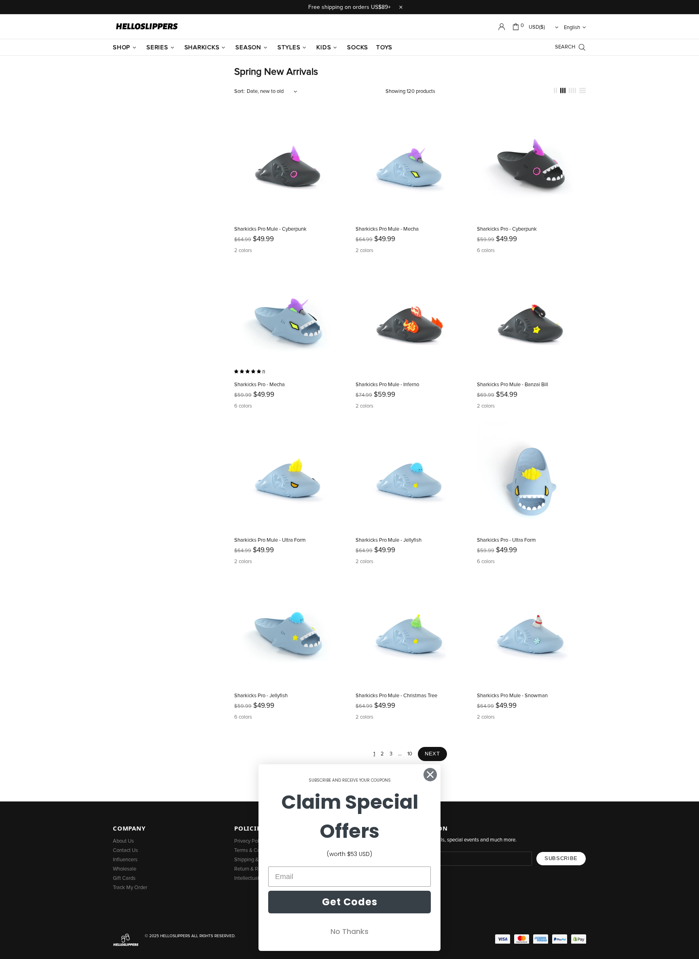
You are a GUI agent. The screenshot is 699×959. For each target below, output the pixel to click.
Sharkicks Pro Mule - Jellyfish (389, 540)
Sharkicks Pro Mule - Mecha (387, 229)
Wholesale (124, 869)
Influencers (125, 859)
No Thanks (349, 931)
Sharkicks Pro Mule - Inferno (387, 384)
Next (432, 754)
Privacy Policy (249, 841)
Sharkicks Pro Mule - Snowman (512, 695)
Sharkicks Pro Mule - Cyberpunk (270, 229)
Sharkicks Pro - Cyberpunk (507, 229)
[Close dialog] (430, 775)
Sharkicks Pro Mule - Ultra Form (270, 540)
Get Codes (349, 902)
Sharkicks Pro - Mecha (259, 384)
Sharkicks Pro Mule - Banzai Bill (512, 384)
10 (409, 754)
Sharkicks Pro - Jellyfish (261, 695)
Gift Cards (124, 878)
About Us (123, 841)
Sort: (239, 91)
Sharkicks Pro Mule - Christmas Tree (396, 695)
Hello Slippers (147, 27)
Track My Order (130, 887)
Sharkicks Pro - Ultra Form (506, 540)
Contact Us (125, 850)
